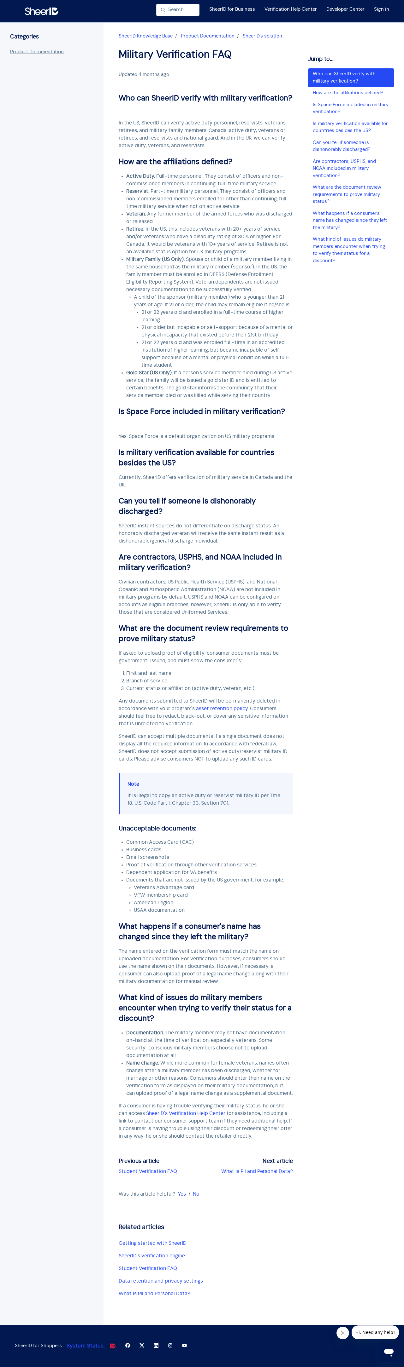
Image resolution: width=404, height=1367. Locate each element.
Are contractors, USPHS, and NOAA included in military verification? (344, 168)
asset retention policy (222, 708)
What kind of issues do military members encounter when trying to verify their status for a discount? (349, 250)
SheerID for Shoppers (38, 1345)
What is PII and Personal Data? (257, 1171)
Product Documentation (208, 36)
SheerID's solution (262, 36)
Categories (24, 37)
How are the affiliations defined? (348, 92)
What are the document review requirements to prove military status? (347, 194)
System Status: (86, 1345)
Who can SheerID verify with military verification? (344, 77)
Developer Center (345, 9)
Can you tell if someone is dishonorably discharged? (341, 146)
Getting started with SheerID (153, 1243)
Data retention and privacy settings (161, 1281)
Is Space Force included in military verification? (351, 108)
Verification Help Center (290, 9)
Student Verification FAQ (148, 1171)
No (196, 1194)
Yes (182, 1194)
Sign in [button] (381, 9)
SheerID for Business (232, 9)
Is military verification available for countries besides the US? (350, 127)
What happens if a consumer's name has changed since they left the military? (350, 220)
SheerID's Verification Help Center (185, 1113)
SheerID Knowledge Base (146, 36)
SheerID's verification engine (152, 1255)
